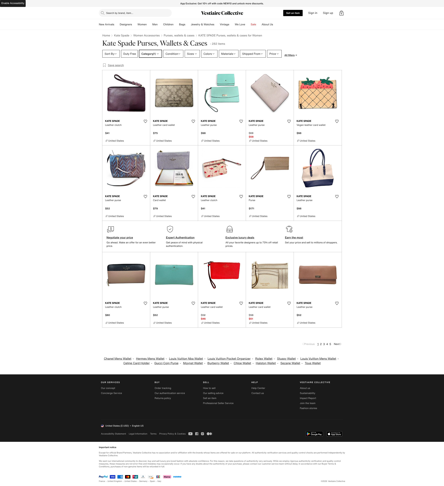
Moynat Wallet (193, 363)
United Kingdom (115, 481)
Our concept (108, 388)
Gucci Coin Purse (166, 363)
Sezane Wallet (290, 363)
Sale (253, 24)
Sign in (312, 13)
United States (131, 481)
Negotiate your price (119, 237)
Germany (143, 481)
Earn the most (294, 237)
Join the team (307, 403)
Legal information (138, 433)
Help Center (258, 388)
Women (142, 24)
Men (155, 24)
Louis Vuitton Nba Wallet (186, 359)
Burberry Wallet (218, 363)
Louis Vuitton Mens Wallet (318, 359)
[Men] (160, 24)
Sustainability (307, 393)
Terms (153, 433)
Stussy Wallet (286, 359)
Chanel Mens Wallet (117, 359)
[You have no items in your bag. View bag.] (341, 13)
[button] (341, 13)
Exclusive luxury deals (239, 237)
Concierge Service (111, 393)
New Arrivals (106, 24)
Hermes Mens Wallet (150, 359)
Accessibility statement (113, 433)
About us (305, 388)
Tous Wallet (313, 363)
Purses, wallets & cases (179, 35)
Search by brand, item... (119, 13)
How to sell (209, 388)
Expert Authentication (180, 237)
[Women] (149, 24)
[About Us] (275, 24)
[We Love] (248, 24)
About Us (267, 24)
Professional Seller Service (218, 403)
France (102, 481)
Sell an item (293, 13)
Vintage (224, 24)
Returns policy (163, 398)
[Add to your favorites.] (145, 121)
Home (106, 35)
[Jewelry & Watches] (217, 24)
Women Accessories (146, 35)
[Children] (176, 24)
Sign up (328, 13)
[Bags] (188, 24)
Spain (152, 481)
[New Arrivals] (117, 24)
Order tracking (163, 388)
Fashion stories (308, 408)
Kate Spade (121, 35)
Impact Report (308, 398)
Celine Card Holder (136, 363)
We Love (240, 24)
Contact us (257, 393)
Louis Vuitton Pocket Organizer (229, 359)
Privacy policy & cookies (172, 433)
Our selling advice (213, 393)
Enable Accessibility (12, 3)
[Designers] (134, 24)
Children (168, 24)
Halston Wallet (266, 363)
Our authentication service (170, 393)
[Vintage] (232, 24)
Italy (159, 481)
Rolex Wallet (263, 359)
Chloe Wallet (242, 363)
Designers (126, 24)
